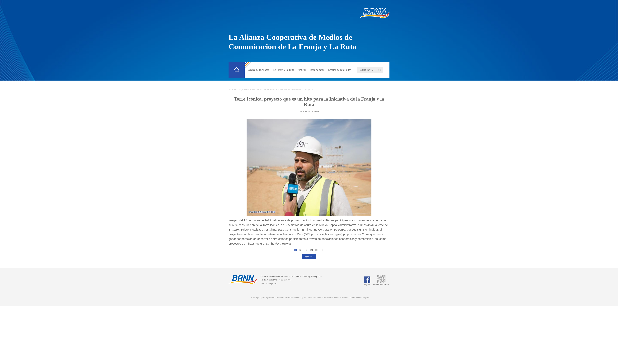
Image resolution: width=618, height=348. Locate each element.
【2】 (301, 250)
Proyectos (309, 89)
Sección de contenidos (339, 69)
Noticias (302, 69)
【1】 (295, 250)
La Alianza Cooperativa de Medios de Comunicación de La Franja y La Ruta (258, 89)
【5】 (317, 250)
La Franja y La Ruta (283, 69)
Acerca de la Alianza (258, 69)
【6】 (322, 250)
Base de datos (317, 69)
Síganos (367, 284)
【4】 (311, 250)
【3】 (306, 250)
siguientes (309, 256)
